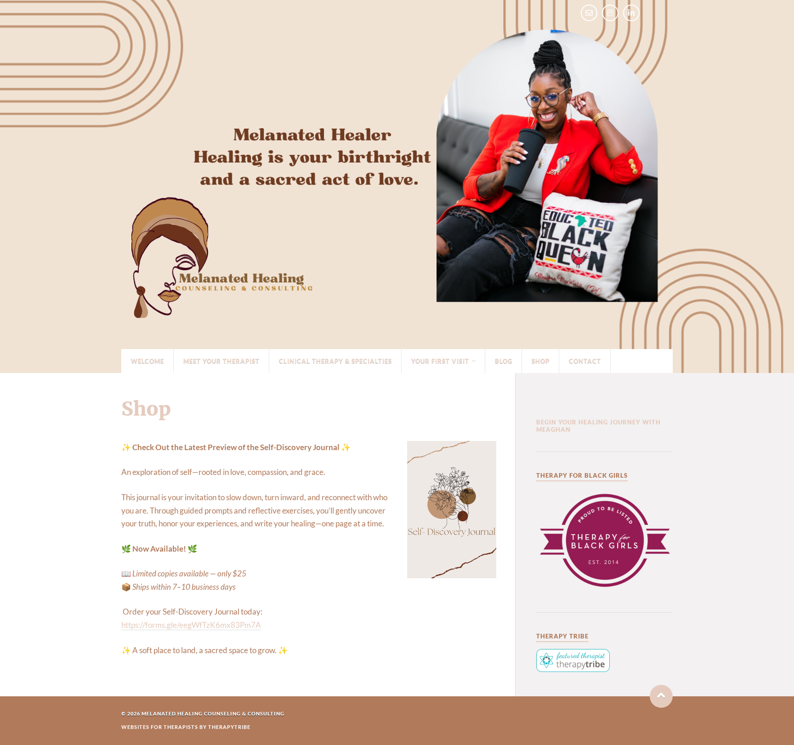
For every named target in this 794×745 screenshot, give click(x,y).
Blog (503, 361)
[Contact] (589, 13)
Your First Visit (440, 361)
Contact (585, 361)
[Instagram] (610, 13)
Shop (541, 361)
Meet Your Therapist (221, 361)
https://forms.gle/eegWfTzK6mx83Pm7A (191, 625)
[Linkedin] (631, 13)
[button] (661, 696)
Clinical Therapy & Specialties (335, 361)
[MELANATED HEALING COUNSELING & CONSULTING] (397, 324)
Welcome (147, 361)
